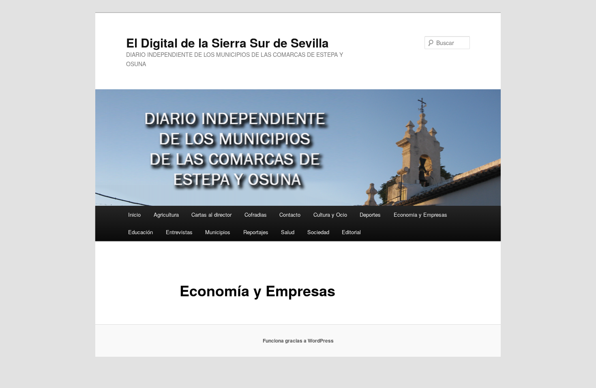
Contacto (289, 214)
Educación (140, 232)
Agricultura (166, 214)
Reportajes (255, 232)
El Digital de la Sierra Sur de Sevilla (227, 42)
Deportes (370, 214)
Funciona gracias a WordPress (298, 340)
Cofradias (255, 214)
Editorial (351, 232)
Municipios (217, 232)
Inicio (134, 214)
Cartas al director (211, 214)
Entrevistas (179, 232)
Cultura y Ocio (330, 214)
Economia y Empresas (420, 214)
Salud (287, 232)
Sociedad (318, 232)
